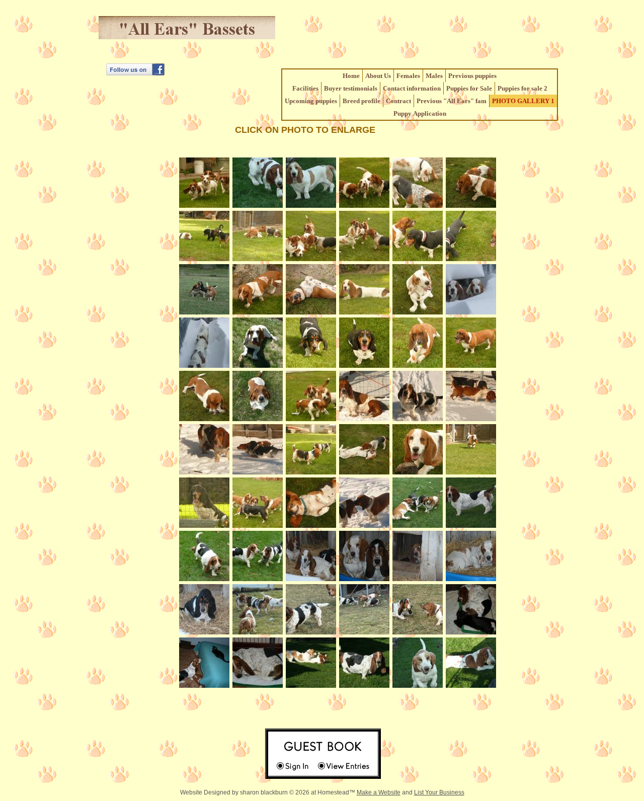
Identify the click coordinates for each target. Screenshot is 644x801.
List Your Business (439, 792)
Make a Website (378, 792)
